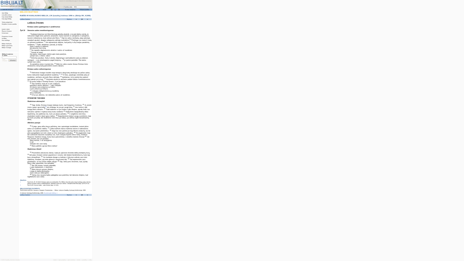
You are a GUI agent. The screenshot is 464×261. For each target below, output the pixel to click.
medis (44, 9)
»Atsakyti (4, 60)
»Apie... (4, 59)
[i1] (60, 74)
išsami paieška (85, 9)
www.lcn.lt (62, 1)
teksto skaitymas (70, 9)
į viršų (90, 260)
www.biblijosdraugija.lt (72, 1)
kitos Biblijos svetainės (85, 1)
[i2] (46, 106)
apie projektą (25, 9)
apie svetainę (36, 9)
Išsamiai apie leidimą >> (51, 193)
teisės (55, 260)
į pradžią (84, 260)
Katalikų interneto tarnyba (12, 260)
